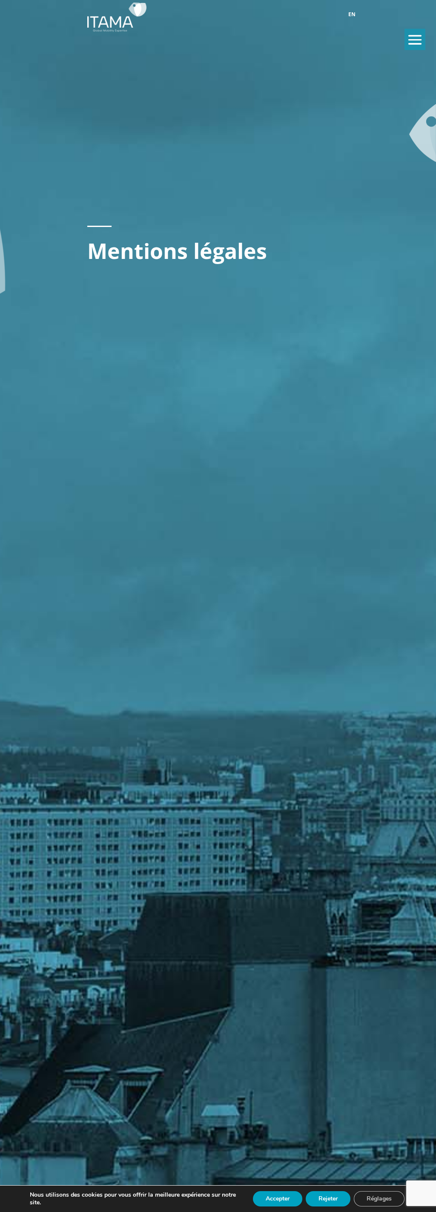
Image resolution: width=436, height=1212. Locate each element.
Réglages (379, 1199)
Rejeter (328, 1199)
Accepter (278, 1199)
